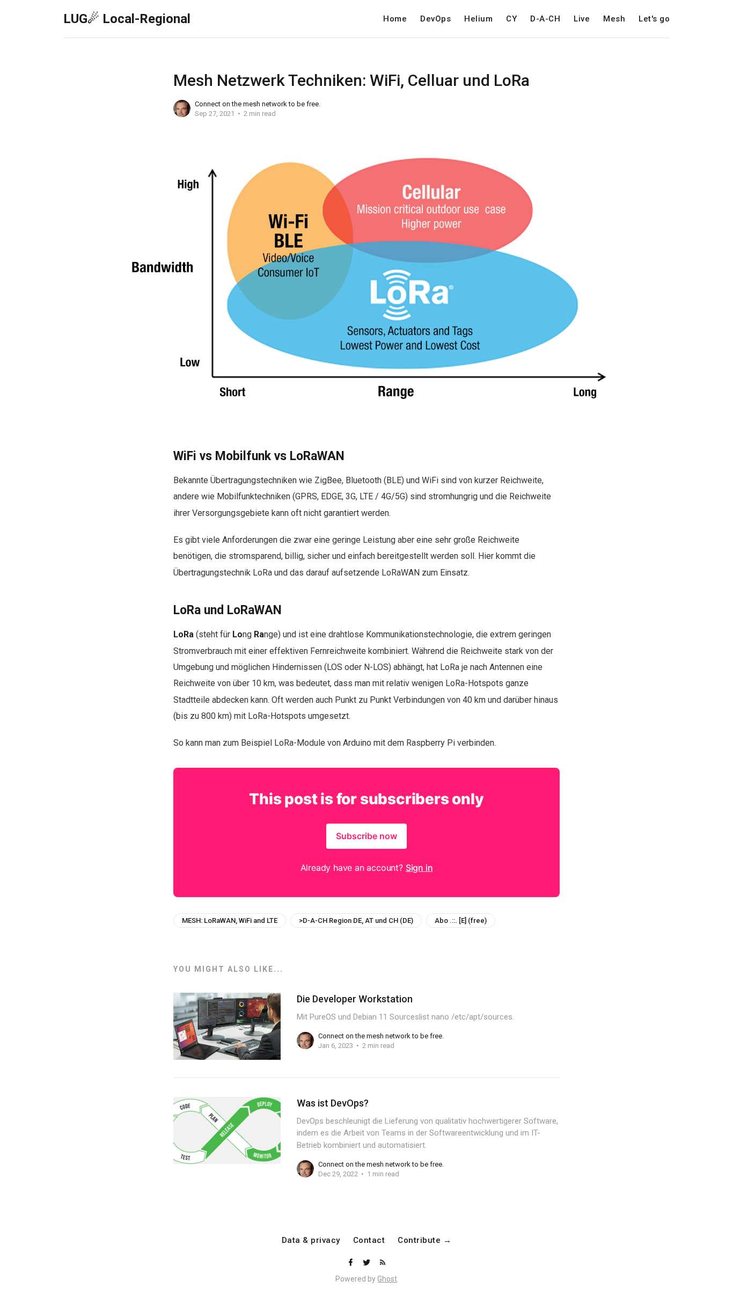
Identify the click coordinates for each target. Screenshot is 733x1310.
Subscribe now (366, 836)
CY (511, 19)
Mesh (614, 19)
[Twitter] (367, 1263)
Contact (369, 1240)
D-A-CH (545, 19)
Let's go (654, 19)
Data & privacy (311, 1240)
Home (395, 19)
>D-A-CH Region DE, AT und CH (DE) (356, 920)
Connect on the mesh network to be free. (257, 104)
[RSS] (382, 1263)
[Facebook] (351, 1263)
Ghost (387, 1279)
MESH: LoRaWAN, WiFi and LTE (229, 920)
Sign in (419, 867)
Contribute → (424, 1240)
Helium (478, 19)
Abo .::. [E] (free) (461, 920)
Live (582, 19)
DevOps (435, 19)
